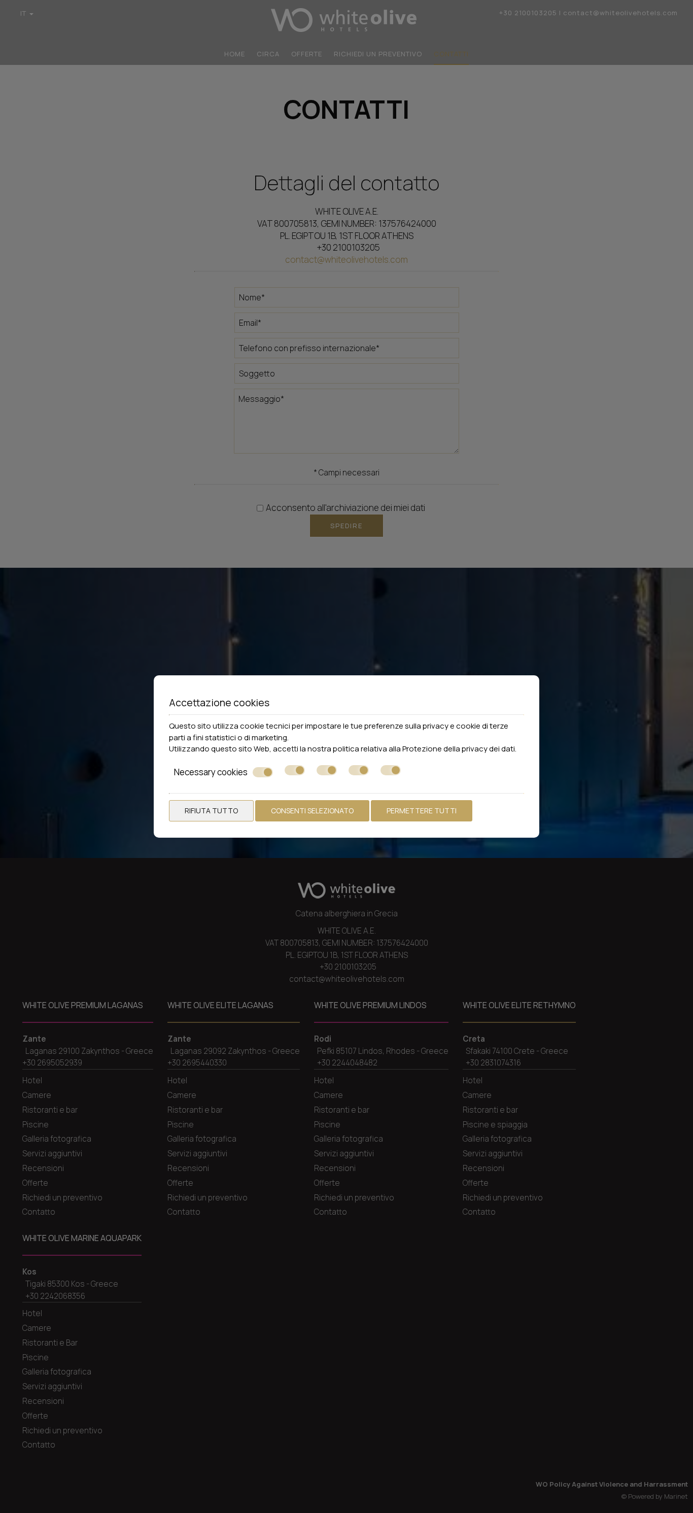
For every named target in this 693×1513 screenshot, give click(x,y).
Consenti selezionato (312, 810)
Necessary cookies (211, 772)
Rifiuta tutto (211, 810)
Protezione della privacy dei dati (458, 748)
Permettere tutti (422, 810)
